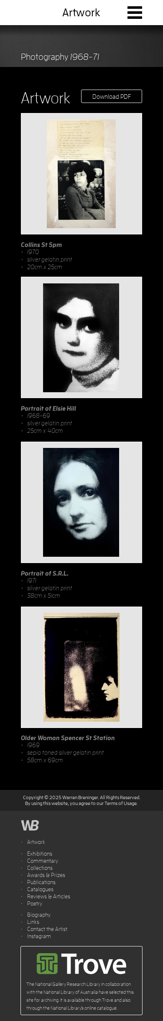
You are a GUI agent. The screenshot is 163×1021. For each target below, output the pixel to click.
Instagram (39, 936)
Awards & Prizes (46, 875)
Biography (39, 914)
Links (33, 921)
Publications (41, 882)
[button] (134, 12)
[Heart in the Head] (81, 337)
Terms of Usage (120, 803)
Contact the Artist (47, 929)
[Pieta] (81, 502)
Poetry (34, 903)
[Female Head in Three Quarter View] (81, 173)
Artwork (36, 841)
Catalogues (40, 889)
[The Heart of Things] (81, 667)
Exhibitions (39, 853)
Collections (40, 867)
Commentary (42, 860)
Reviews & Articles (48, 896)
